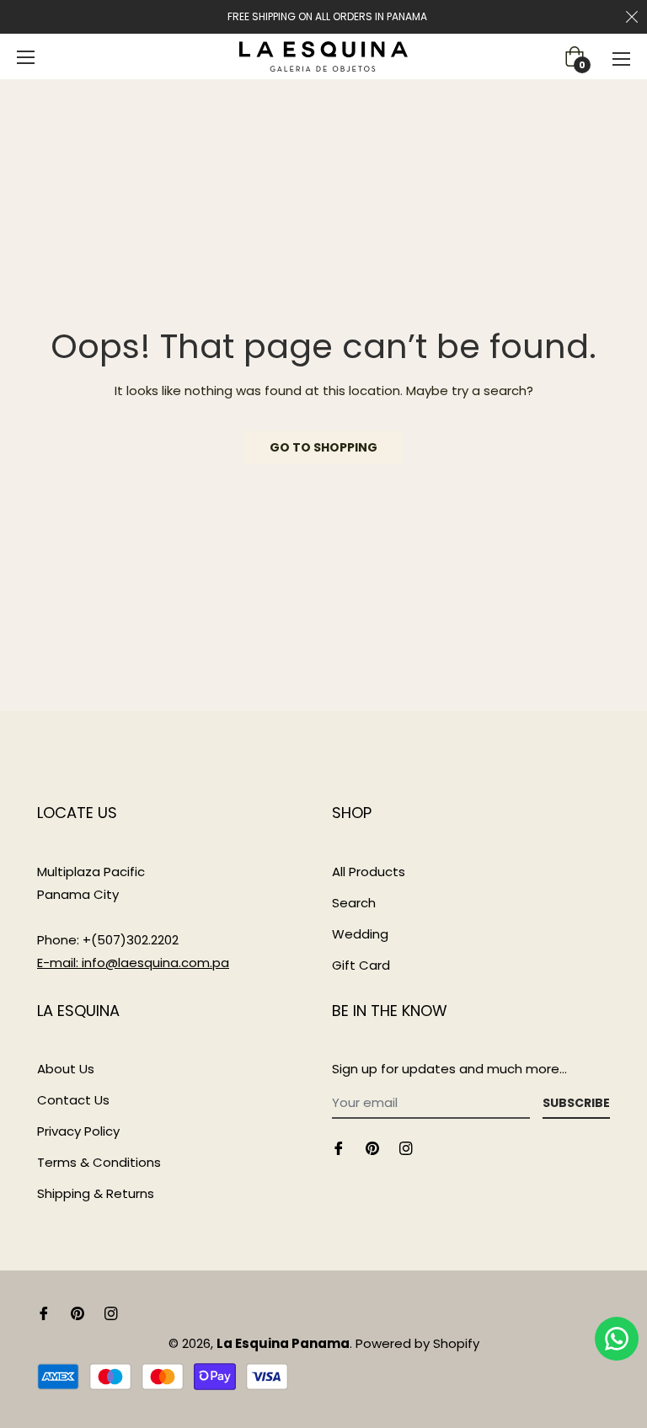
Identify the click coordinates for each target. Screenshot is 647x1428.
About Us (65, 1069)
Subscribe (576, 1102)
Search (354, 903)
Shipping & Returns (95, 1193)
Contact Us (73, 1100)
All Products (368, 871)
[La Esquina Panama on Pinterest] (372, 1147)
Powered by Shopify (417, 1343)
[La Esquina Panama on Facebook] (338, 1147)
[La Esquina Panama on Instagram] (406, 1147)
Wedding (360, 934)
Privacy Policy (78, 1131)
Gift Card (361, 965)
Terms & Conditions (99, 1162)
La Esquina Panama (283, 1343)
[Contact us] (617, 1339)
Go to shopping (323, 447)
